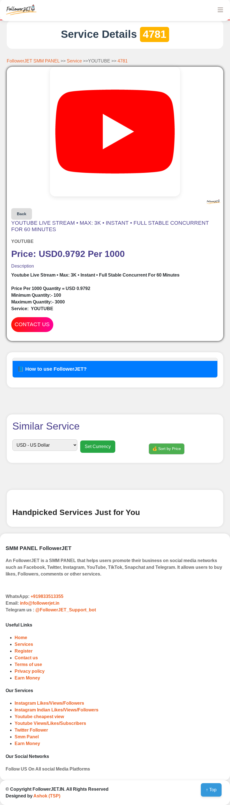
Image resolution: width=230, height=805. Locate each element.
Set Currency (98, 446)
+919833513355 (47, 596)
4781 (123, 61)
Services (24, 644)
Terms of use (28, 664)
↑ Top (211, 789)
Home (21, 637)
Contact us (26, 657)
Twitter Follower (31, 730)
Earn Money (27, 678)
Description (22, 266)
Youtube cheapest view (39, 716)
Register (24, 651)
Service (75, 61)
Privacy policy (30, 671)
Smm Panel (27, 736)
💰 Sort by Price (166, 448)
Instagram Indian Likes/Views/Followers (56, 709)
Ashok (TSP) (46, 796)
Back (21, 214)
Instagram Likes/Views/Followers (49, 703)
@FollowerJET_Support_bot (65, 609)
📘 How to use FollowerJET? (52, 369)
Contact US (32, 324)
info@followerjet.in (39, 603)
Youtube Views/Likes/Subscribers (50, 723)
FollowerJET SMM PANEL (34, 61)
